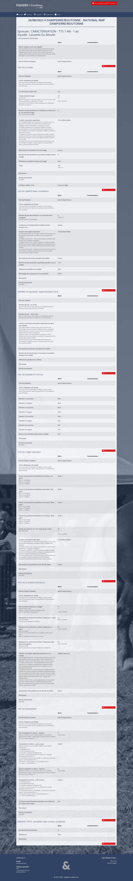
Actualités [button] (39, 14)
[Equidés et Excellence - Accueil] (29, 6)
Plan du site (113, 861)
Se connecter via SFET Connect (105, 3)
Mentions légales (112, 863)
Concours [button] (29, 14)
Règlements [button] (49, 14)
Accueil (21, 14)
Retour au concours (109, 66)
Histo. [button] (58, 14)
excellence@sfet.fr (21, 863)
